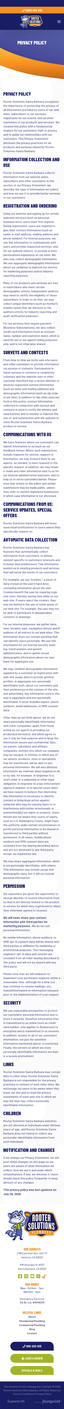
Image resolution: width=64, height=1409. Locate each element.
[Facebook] (20, 1276)
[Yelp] (38, 1276)
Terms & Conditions (23, 1393)
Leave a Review (34, 1358)
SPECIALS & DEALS (31, 1370)
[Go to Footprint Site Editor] (48, 1402)
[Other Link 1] (44, 1276)
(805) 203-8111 (33, 10)
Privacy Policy (43, 1393)
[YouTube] (32, 1276)
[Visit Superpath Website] (16, 1402)
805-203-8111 (33, 1346)
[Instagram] (26, 1276)
